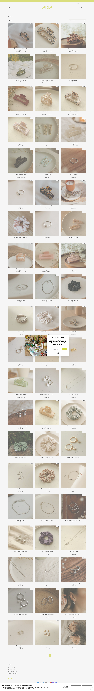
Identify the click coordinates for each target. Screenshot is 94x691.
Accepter (76, 687)
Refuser (86, 687)
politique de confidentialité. (28, 688)
